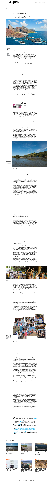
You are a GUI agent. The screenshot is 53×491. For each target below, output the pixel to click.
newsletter (39, 2)
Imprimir (6, 8)
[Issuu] (32, 480)
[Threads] (25, 480)
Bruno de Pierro (8, 48)
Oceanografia (8, 55)
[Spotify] (30, 480)
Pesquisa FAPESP (32, 227)
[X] (21, 480)
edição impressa (43, 2)
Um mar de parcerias (19, 13)
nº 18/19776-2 (22, 421)
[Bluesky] (23, 480)
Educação (8, 54)
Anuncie (28, 484)
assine (36, 2)
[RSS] (31, 480)
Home (19, 484)
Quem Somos (23, 484)
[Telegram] (26, 480)
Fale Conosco (33, 484)
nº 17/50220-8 (19, 424)
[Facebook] (19, 480)
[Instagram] (22, 480)
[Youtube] (28, 480)
